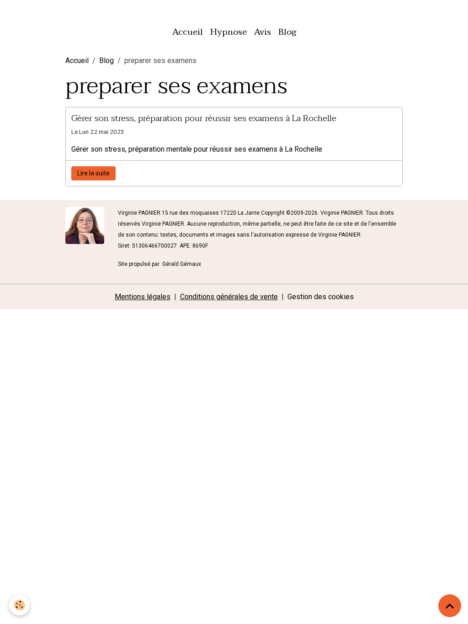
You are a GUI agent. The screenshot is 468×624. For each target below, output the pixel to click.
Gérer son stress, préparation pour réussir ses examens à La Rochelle (203, 118)
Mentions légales (142, 296)
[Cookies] (19, 605)
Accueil (187, 31)
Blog (287, 31)
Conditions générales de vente (229, 296)
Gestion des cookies (320, 296)
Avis (262, 31)
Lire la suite (93, 173)
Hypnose (228, 31)
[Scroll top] (449, 605)
